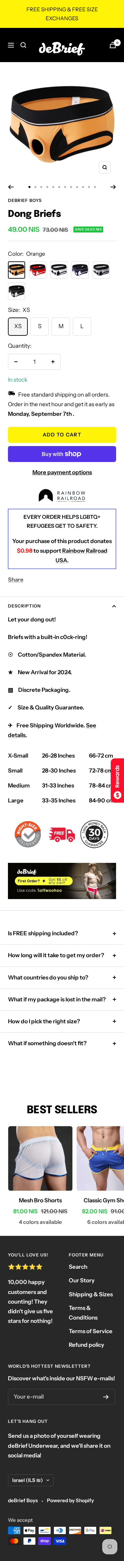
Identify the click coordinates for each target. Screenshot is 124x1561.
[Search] (23, 45)
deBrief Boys (25, 200)
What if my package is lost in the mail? (57, 999)
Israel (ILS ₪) (27, 1480)
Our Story (82, 1280)
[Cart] (112, 45)
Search (78, 1266)
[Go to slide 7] (65, 187)
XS (17, 326)
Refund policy (86, 1344)
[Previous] (11, 187)
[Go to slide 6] (59, 187)
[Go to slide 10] (83, 187)
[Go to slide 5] (53, 187)
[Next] (113, 187)
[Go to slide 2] (35, 187)
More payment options (62, 472)
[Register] (106, 1397)
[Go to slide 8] (71, 187)
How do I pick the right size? (44, 1021)
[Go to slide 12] (95, 187)
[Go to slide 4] (47, 187)
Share (15, 579)
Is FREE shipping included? (43, 933)
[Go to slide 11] (89, 187)
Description (24, 605)
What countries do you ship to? (48, 977)
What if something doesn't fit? (47, 1043)
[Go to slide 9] (77, 187)
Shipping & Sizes (91, 1294)
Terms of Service (90, 1331)
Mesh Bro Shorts (40, 1200)
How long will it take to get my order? (56, 955)
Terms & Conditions (83, 1313)
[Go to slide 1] (29, 187)
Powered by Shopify (70, 1500)
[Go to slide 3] (41, 187)
